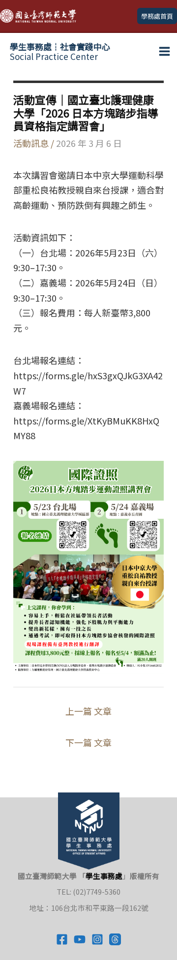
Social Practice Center (60, 51)
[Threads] (115, 939)
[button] (157, 16)
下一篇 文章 (88, 742)
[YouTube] (80, 939)
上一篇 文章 (88, 711)
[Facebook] (62, 939)
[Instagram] (97, 939)
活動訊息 (31, 143)
